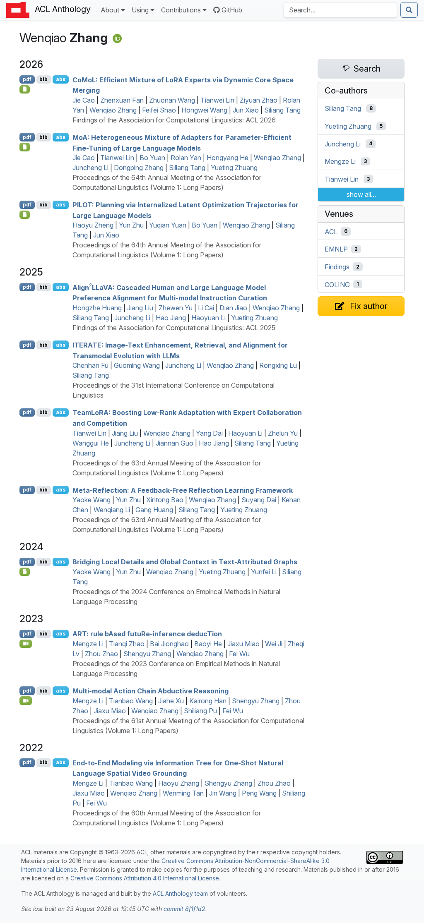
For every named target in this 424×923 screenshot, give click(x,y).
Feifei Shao (159, 110)
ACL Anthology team (180, 893)
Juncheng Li (90, 167)
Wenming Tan (183, 793)
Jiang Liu (140, 308)
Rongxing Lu (278, 365)
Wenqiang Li (112, 510)
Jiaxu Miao (243, 644)
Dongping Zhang (139, 167)
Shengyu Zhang (147, 654)
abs (60, 79)
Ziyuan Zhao (258, 100)
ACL (331, 231)
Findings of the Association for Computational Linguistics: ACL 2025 (173, 328)
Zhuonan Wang (172, 100)
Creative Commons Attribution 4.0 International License (144, 878)
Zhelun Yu (283, 433)
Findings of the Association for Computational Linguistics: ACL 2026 (174, 120)
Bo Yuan (152, 157)
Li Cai (206, 308)
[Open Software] (24, 572)
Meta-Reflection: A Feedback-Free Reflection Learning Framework (182, 490)
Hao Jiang (171, 318)
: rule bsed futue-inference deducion (147, 634)
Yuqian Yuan (167, 225)
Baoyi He (208, 644)
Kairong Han (207, 701)
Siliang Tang (282, 110)
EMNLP (336, 249)
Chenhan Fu (90, 365)
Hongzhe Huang (97, 308)
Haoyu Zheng (92, 225)
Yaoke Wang (91, 500)
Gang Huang (154, 510)
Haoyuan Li (208, 318)
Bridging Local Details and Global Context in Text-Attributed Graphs (184, 562)
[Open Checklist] (24, 89)
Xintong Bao (164, 500)
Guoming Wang (137, 365)
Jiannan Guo (174, 443)
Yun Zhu (131, 225)
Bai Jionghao (169, 644)
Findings (337, 267)
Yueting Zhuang (234, 167)
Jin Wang (222, 793)
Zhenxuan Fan (122, 100)
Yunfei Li (264, 572)
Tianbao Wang (131, 701)
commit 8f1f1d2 (184, 908)
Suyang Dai (258, 500)
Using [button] (140, 10)
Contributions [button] (181, 10)
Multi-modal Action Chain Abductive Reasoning (150, 691)
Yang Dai (209, 433)
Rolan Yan (186, 157)
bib (43, 79)
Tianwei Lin (217, 100)
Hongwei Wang (204, 110)
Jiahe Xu (171, 701)
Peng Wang (259, 793)
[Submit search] (409, 10)
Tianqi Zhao (127, 644)
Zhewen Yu (176, 308)
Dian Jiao (233, 308)
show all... (361, 194)
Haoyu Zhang (178, 783)
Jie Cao (83, 100)
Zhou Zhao (101, 654)
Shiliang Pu (200, 711)
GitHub (232, 10)
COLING (337, 284)
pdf (27, 79)
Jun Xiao (246, 110)
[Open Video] (25, 644)
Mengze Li (88, 644)
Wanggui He (90, 443)
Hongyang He (227, 157)
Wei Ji (273, 644)
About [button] (110, 10)
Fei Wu (239, 654)
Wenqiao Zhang (113, 110)
